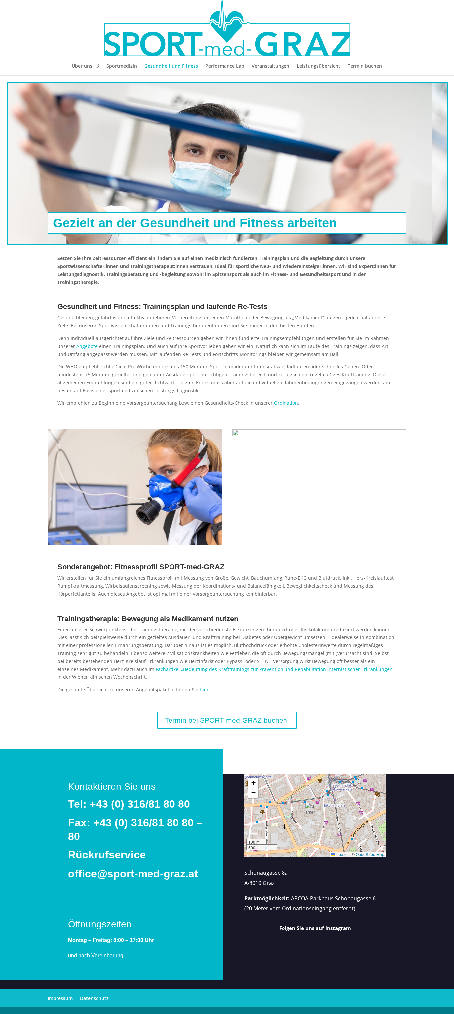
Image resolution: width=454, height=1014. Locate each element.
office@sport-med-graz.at (133, 874)
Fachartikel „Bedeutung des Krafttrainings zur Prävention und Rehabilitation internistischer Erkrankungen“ (275, 669)
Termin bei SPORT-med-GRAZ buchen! (227, 720)
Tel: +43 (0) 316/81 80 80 (129, 804)
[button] (310, 810)
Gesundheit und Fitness (171, 66)
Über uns (82, 66)
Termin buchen (365, 66)
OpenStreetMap (370, 854)
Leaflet (342, 854)
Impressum (60, 998)
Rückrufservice (107, 855)
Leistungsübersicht (318, 66)
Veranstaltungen (270, 66)
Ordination (286, 403)
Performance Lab (224, 66)
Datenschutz (94, 998)
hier (204, 689)
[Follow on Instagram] (317, 946)
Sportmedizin (121, 66)
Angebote (87, 346)
